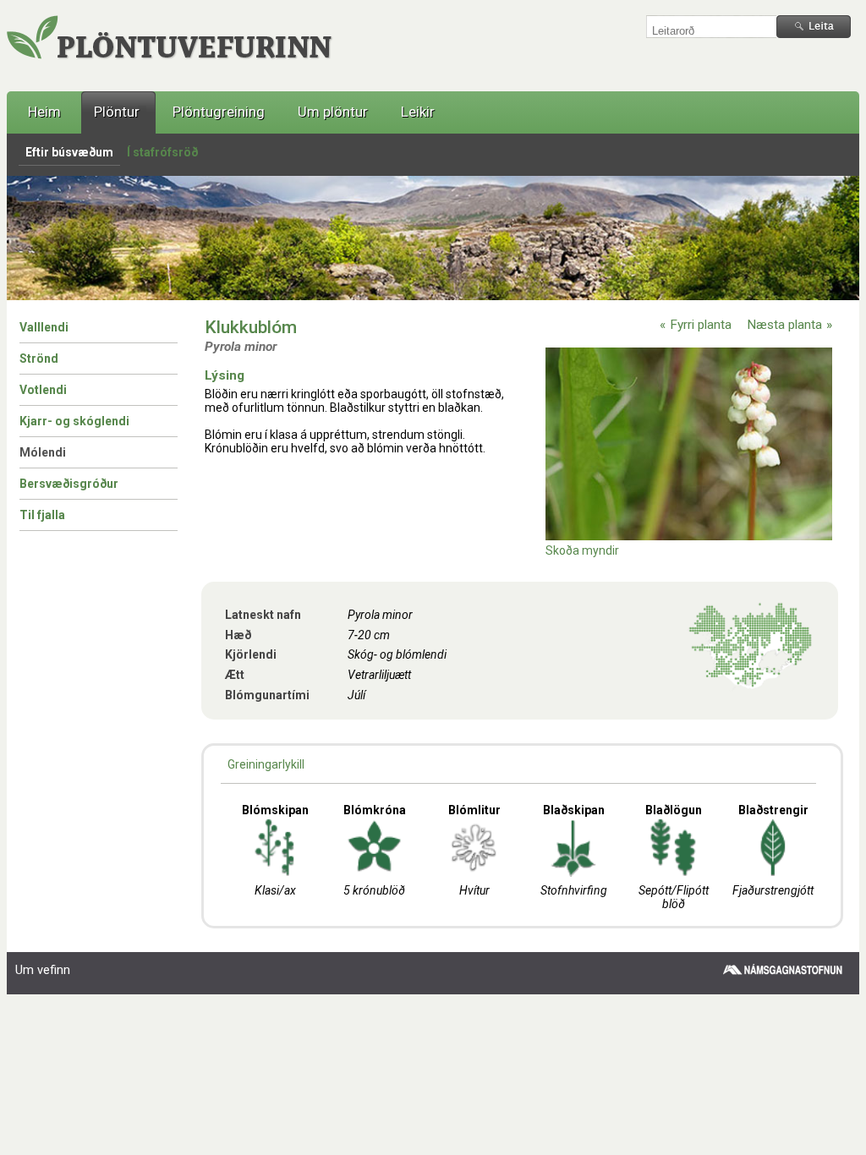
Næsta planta (784, 324)
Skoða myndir (582, 550)
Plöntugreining (219, 111)
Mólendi (42, 452)
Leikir (418, 111)
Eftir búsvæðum (69, 152)
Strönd (38, 358)
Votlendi (43, 390)
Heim (44, 111)
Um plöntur (333, 111)
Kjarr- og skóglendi (74, 421)
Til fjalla (42, 515)
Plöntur (117, 111)
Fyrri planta (701, 324)
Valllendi (44, 327)
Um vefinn (42, 969)
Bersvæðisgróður (68, 483)
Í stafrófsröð (162, 152)
